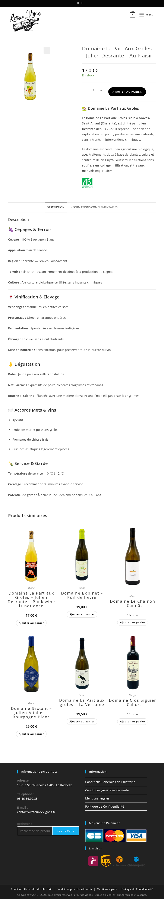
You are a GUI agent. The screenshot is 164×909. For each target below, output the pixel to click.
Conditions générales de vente (107, 790)
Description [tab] (55, 207)
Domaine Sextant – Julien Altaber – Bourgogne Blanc (31, 712)
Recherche (24, 824)
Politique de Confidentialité (104, 806)
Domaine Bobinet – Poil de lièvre (82, 595)
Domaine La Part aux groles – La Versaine (82, 702)
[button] (47, 50)
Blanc (31, 588)
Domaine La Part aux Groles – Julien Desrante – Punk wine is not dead (31, 599)
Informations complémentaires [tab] (93, 207)
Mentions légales (97, 798)
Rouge (132, 695)
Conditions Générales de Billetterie (110, 782)
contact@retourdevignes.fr (36, 812)
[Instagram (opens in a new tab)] (82, 3)
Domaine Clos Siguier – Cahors (132, 702)
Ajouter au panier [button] (31, 623)
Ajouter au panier (127, 92)
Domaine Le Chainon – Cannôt (132, 603)
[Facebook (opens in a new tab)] (78, 3)
